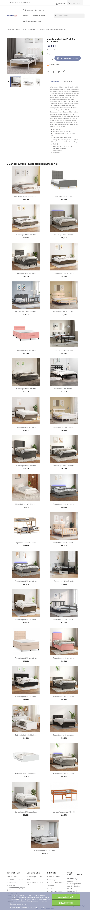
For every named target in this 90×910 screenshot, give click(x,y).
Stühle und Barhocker (34, 10)
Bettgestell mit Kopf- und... (64, 350)
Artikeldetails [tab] (67, 82)
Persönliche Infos (53, 877)
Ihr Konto (51, 873)
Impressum (11, 882)
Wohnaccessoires (32, 21)
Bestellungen (52, 880)
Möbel (26, 15)
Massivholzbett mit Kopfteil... (26, 312)
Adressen (50, 886)
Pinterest (64, 71)
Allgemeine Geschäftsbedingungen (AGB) (16, 887)
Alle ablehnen (66, 897)
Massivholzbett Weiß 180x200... (26, 196)
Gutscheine (51, 889)
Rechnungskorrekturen (55, 883)
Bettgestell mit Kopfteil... (64, 196)
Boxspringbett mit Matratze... (26, 235)
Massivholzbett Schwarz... (64, 389)
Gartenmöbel (38, 15)
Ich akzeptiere (65, 903)
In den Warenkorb (67, 58)
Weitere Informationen (18, 907)
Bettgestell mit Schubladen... (26, 735)
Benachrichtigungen (54, 892)
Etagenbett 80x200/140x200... (26, 543)
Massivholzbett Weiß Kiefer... (26, 504)
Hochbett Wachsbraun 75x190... (64, 812)
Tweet (59, 71)
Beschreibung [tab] (55, 82)
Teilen (53, 71)
